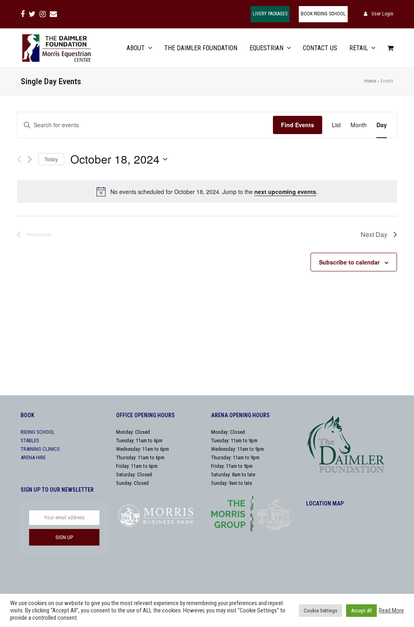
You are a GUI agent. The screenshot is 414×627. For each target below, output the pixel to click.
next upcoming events (285, 192)
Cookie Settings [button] (320, 611)
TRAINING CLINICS (40, 449)
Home (370, 81)
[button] (390, 48)
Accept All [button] (361, 611)
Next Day (374, 234)
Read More (391, 610)
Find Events (297, 125)
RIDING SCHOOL (38, 432)
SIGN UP (64, 537)
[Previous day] (19, 159)
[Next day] (29, 159)
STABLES (30, 440)
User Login (382, 14)
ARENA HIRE (33, 457)
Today (51, 159)
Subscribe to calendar (349, 262)
